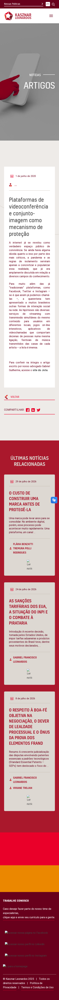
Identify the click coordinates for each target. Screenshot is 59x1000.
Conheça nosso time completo (20, 862)
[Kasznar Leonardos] (18, 15)
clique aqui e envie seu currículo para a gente (28, 917)
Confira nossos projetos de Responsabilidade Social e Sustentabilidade (24, 832)
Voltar (15, 396)
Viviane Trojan (22, 788)
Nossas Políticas (12, 3)
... (15, 185)
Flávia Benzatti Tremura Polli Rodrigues (23, 548)
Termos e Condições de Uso (37, 987)
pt (48, 4)
